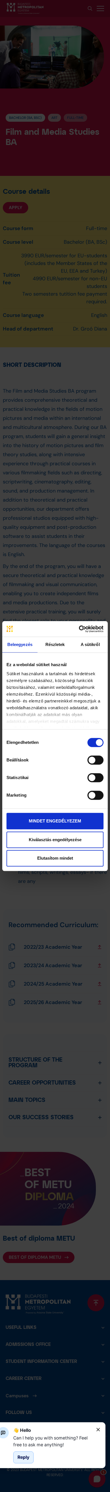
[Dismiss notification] (98, 1429)
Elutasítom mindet (55, 858)
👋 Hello (22, 1430)
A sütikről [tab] (90, 644)
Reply (23, 1457)
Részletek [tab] (55, 644)
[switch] (95, 760)
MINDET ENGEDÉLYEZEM (55, 820)
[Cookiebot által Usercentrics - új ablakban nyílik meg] (79, 629)
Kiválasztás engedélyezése (55, 839)
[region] (52, 1441)
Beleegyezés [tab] (19, 644)
